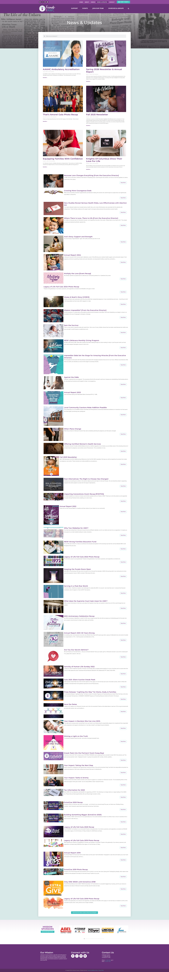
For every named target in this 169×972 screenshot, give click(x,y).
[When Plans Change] (53, 440)
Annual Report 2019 (72, 853)
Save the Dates (70, 704)
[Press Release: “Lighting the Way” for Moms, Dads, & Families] (53, 700)
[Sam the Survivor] (53, 337)
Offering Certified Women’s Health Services (82, 444)
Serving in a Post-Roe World (76, 586)
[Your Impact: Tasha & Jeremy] (53, 786)
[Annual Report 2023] (53, 404)
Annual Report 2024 (72, 255)
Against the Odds (71, 377)
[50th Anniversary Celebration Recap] (53, 629)
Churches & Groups (116, 8)
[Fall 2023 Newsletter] (51, 475)
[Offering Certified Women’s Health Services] (53, 453)
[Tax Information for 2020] (53, 795)
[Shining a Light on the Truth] (53, 749)
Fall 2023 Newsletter (68, 457)
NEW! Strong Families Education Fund (80, 542)
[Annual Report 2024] (53, 270)
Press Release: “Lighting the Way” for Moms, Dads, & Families (90, 692)
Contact (112, 2)
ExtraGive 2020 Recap (73, 802)
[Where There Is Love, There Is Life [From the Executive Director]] (53, 233)
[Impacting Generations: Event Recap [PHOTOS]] (53, 500)
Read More (123, 182)
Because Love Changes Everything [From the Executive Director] (91, 175)
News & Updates (102, 2)
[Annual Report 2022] (51, 524)
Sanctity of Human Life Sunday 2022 (79, 667)
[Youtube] (47, 2)
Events (85, 8)
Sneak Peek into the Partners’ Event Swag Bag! (84, 753)
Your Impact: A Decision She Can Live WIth (82, 721)
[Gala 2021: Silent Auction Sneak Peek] (53, 688)
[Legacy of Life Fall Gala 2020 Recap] (53, 837)
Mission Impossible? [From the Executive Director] (85, 310)
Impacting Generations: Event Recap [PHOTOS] (84, 494)
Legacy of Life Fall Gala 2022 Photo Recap (81, 557)
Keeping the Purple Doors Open (77, 569)
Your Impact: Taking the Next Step (78, 765)
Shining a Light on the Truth (76, 736)
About (87, 2)
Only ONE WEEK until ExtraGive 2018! (80, 882)
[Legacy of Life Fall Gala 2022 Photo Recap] (53, 565)
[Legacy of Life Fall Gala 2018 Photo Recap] (53, 908)
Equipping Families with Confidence (63, 158)
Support (74, 8)
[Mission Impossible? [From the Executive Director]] (53, 322)
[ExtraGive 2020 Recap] (53, 809)
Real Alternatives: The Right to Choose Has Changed (86, 479)
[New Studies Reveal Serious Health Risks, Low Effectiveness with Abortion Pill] (53, 214)
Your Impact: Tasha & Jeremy (76, 778)
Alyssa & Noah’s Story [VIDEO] (76, 297)
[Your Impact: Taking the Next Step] (53, 773)
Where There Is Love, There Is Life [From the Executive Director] (91, 218)
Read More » (45, 77)
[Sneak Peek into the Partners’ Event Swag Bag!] (53, 759)
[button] (128, 8)
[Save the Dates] (53, 717)
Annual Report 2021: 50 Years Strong (79, 633)
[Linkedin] (45, 2)
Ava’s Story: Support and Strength (78, 237)
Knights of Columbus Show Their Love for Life (104, 159)
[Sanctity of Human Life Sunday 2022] (53, 676)
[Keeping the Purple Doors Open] (53, 582)
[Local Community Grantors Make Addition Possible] (53, 425)
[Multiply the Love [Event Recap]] (53, 283)
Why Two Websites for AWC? (76, 528)
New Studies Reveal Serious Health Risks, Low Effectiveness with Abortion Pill (95, 204)
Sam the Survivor (71, 325)
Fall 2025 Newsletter (97, 114)
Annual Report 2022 (68, 506)
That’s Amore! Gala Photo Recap (60, 114)
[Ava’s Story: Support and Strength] (53, 251)
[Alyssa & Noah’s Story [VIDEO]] (53, 306)
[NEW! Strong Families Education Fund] (53, 553)
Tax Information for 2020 (74, 790)
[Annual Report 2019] (53, 866)
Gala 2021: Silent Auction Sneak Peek (79, 680)
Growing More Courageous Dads (77, 191)
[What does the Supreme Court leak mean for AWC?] (53, 612)
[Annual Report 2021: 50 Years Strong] (53, 646)
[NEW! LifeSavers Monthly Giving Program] (53, 352)
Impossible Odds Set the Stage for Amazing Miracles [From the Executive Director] (95, 357)
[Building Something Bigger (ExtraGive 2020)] (53, 822)
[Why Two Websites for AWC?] (53, 538)
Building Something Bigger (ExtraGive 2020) (83, 815)
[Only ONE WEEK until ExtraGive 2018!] (53, 895)
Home (81, 2)
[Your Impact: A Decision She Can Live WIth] (53, 732)
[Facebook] (40, 2)
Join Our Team (98, 8)
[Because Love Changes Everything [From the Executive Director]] (53, 187)
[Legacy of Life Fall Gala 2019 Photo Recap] (53, 846)
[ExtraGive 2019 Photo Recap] (53, 874)
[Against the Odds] (53, 389)
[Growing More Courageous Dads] (53, 194)
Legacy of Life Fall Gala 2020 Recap (79, 827)
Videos (93, 2)
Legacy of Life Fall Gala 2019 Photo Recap (81, 840)
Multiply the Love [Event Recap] (77, 273)
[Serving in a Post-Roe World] (53, 597)
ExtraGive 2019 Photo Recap (76, 869)
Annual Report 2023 (72, 392)
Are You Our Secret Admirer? (76, 650)
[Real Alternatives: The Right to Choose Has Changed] (53, 490)
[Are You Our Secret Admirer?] (53, 663)
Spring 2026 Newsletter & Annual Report (104, 70)
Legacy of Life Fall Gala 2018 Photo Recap (81, 899)
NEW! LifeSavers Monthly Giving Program (81, 340)
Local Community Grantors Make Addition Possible (85, 407)
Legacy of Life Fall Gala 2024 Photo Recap (61, 287)
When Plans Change (72, 429)
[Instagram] (42, 2)
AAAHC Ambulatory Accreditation (61, 69)
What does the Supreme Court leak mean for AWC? (85, 601)
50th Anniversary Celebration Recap (79, 616)
